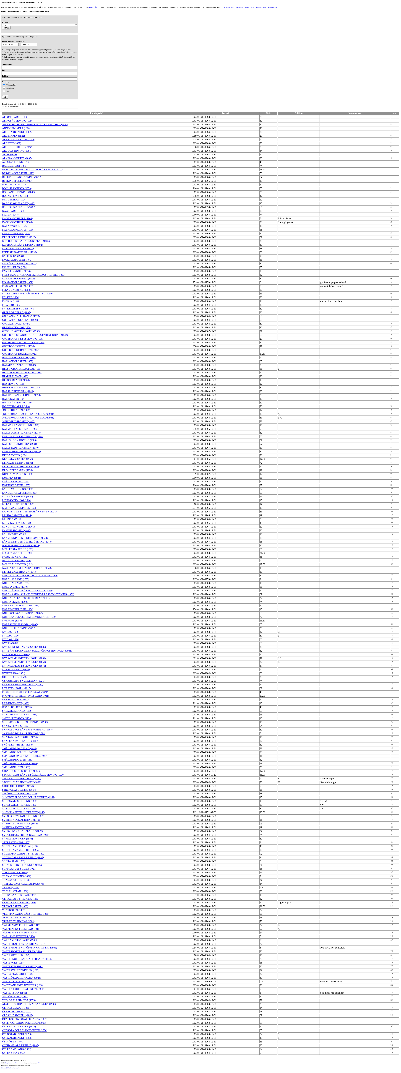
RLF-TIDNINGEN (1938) (15, 703)
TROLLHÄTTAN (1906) (15, 891)
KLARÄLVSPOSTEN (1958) (17, 459)
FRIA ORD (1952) (11, 305)
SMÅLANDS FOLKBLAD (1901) (20, 752)
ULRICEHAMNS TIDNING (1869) (20, 898)
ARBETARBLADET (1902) (16, 132)
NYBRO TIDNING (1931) (16, 669)
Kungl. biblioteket (9, 1063)
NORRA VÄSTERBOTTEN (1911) (20, 605)
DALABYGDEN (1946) (14, 226)
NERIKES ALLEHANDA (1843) (19, 571)
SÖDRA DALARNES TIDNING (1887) (23, 857)
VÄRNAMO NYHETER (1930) (18, 936)
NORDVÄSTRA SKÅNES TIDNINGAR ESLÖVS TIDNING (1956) (38, 594)
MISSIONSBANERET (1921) (17, 553)
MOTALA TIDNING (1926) (16, 560)
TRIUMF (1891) (10, 887)
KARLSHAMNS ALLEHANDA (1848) (22, 436)
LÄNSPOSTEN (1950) (14, 534)
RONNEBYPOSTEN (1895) (17, 707)
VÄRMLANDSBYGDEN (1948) (19, 932)
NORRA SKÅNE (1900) (15, 601)
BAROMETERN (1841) (14, 165)
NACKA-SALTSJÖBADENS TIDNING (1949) (27, 568)
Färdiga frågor (93, 7)
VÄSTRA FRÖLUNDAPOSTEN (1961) (23, 989)
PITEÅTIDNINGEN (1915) (16, 688)
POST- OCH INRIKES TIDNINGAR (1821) (25, 692)
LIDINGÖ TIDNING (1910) (16, 500)
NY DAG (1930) (10, 632)
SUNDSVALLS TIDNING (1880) (19, 801)
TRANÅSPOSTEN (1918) (15, 880)
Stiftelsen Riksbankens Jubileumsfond (10, 1068)
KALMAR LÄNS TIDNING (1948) (20, 425)
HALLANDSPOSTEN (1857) (17, 361)
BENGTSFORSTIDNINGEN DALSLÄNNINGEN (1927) (32, 169)
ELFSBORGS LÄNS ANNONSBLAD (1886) (26, 241)
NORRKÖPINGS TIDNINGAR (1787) (22, 613)
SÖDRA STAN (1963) (13, 861)
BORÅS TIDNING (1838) (15, 196)
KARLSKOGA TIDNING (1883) (19, 440)
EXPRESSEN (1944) (13, 256)
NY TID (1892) (10, 643)
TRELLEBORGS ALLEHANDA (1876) (23, 883)
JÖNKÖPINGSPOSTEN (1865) (18, 421)
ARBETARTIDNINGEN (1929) (18, 139)
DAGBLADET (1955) (13, 211)
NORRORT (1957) (12, 620)
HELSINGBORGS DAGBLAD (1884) (22, 368)
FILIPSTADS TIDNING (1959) (18, 278)
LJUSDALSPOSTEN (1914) (17, 515)
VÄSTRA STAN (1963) (14, 992)
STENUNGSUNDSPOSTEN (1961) (21, 771)
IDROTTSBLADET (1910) (16, 406)
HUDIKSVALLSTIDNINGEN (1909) (21, 387)
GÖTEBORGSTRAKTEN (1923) (19, 353)
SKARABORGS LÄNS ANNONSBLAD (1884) (27, 729)
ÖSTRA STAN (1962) (13, 1053)
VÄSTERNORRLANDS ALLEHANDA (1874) (27, 959)
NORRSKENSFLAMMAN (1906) (20, 624)
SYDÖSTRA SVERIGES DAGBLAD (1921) (25, 835)
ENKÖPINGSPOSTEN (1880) (18, 248)
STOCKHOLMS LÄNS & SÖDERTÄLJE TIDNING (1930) (33, 774)
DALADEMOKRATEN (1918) (18, 229)
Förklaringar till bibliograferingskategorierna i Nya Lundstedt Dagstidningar (249, 7)
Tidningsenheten (19, 1063)
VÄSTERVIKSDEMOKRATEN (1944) (22, 966)
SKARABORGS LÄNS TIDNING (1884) (23, 733)
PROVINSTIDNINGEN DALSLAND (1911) (25, 695)
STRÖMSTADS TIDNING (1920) (19, 793)
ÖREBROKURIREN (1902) (16, 1011)
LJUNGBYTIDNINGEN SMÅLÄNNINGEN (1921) (29, 511)
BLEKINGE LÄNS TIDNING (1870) (21, 177)
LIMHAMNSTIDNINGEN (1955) (19, 508)
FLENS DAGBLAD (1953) (16, 289)
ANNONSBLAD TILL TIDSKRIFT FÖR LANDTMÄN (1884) (35, 124)
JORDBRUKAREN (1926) (16, 410)
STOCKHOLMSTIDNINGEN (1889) (21, 778)
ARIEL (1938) (9, 154)
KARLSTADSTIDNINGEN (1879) (20, 447)
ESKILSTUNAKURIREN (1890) (19, 252)
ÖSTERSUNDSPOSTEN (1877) (19, 1026)
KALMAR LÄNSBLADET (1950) (20, 429)
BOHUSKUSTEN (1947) (15, 184)
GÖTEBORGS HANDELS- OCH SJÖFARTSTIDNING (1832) (35, 335)
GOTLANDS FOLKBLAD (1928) (20, 320)
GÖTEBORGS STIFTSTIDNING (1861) (23, 338)
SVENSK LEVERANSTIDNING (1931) (23, 816)
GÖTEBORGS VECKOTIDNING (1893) (23, 342)
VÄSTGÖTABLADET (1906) (17, 974)
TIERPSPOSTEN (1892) (15, 872)
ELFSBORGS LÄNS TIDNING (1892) (22, 244)
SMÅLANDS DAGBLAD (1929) (19, 748)
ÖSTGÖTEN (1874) (12, 1041)
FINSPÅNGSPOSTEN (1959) (17, 282)
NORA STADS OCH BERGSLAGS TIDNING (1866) (30, 575)
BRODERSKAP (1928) (14, 199)
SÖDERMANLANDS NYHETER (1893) (23, 853)
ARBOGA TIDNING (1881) (16, 150)
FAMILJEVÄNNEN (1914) (16, 271)
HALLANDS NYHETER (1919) (19, 357)
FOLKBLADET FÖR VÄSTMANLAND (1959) (27, 293)
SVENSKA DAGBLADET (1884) (20, 823)
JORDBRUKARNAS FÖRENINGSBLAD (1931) (28, 414)
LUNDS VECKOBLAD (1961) (18, 526)
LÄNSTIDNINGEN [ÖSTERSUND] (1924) (25, 538)
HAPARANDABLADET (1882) (19, 365)
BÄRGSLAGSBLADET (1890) (18, 203)
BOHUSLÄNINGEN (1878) (16, 188)
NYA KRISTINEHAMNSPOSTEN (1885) (24, 647)
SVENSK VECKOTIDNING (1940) (21, 819)
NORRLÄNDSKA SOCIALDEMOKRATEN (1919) (29, 617)
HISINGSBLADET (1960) (16, 380)
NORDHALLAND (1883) (15, 579)
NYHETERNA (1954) (13, 673)
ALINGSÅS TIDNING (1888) (17, 120)
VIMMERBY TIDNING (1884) (18, 921)
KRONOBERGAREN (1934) (17, 470)
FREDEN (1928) (10, 301)
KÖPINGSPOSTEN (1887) (16, 485)
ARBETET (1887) (11, 143)
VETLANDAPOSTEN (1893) (17, 917)
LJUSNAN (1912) (11, 519)
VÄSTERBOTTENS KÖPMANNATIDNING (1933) (29, 947)
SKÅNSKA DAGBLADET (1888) (20, 741)
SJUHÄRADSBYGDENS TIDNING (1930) (25, 722)
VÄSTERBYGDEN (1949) (16, 955)
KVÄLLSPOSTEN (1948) (15, 481)
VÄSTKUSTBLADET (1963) (17, 981)
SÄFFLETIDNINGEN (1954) (17, 838)
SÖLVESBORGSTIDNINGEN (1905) (22, 865)
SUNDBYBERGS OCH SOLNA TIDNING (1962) (28, 797)
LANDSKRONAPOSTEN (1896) (19, 492)
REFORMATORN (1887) (15, 699)
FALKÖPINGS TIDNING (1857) (19, 263)
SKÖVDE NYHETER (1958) (17, 744)
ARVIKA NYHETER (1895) (17, 158)
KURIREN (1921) (11, 477)
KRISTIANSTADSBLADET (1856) (20, 466)
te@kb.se (39, 1063)
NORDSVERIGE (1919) (15, 586)
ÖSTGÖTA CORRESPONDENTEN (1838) (24, 1030)
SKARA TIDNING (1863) (15, 726)
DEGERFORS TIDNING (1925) (19, 237)
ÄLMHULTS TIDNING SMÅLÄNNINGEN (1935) (29, 1004)
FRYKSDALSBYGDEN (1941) (18, 308)
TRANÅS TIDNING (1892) (16, 876)
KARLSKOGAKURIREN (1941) (19, 444)
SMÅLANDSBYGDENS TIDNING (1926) (24, 756)
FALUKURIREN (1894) (14, 267)
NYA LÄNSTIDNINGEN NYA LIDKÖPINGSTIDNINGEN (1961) (37, 650)
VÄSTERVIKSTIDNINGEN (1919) (20, 970)
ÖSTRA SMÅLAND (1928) (16, 1049)
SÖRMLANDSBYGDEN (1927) (19, 868)
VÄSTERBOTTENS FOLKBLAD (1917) (23, 944)
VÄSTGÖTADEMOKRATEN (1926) (21, 977)
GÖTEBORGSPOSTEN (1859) (18, 346)
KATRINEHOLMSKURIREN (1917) (21, 451)
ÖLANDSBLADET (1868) (16, 1007)
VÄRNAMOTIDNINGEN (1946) (19, 940)
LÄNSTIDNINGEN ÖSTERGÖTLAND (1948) (27, 541)
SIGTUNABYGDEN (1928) (16, 718)
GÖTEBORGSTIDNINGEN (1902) (20, 350)
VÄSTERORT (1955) (13, 962)
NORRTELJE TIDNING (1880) (18, 628)
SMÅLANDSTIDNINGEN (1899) (20, 763)
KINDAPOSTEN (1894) (14, 455)
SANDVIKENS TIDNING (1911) (19, 714)
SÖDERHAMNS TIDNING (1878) (20, 846)
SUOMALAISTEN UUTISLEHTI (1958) (23, 812)
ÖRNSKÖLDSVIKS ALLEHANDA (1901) (24, 1019)
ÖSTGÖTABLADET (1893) (16, 1034)
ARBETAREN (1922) (13, 135)
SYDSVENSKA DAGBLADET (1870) (22, 831)
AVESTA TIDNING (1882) (16, 162)
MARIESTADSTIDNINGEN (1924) (21, 545)
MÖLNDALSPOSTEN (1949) (17, 564)
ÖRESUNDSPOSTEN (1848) (17, 1015)
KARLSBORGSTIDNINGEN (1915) (21, 432)
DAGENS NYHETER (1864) (17, 218)
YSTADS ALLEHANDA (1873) (19, 1000)
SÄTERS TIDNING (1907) (16, 842)
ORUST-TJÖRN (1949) (14, 677)
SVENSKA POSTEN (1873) (16, 827)
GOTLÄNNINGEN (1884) (16, 323)
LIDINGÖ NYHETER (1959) (17, 496)
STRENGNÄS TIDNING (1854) (19, 789)
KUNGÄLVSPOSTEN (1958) (17, 474)
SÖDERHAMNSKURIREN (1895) (20, 850)
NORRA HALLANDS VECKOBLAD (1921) (25, 598)
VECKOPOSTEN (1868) (15, 906)
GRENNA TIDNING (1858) (16, 327)
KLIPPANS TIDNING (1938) (17, 462)
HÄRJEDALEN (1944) (14, 399)
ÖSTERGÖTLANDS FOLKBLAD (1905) (24, 1022)
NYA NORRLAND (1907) (16, 654)
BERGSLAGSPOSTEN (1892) (18, 173)
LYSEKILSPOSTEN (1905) (16, 530)
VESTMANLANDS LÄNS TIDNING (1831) (25, 913)
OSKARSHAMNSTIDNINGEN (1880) (22, 684)
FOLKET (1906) (10, 297)
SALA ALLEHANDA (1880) (17, 710)
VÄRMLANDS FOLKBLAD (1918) (21, 925)
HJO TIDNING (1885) (13, 383)
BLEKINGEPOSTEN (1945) (17, 180)
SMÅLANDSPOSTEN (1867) (17, 759)
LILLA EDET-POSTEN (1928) (18, 504)
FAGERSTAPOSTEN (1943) (17, 259)
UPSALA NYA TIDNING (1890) (19, 902)
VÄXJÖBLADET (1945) (15, 996)
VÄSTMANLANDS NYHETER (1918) (22, 985)
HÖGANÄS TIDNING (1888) (17, 402)
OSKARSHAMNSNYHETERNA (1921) (23, 680)
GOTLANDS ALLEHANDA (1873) (21, 316)
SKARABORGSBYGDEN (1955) (20, 737)
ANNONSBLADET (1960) (16, 128)
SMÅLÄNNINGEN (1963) (16, 767)
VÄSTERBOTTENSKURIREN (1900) (22, 951)
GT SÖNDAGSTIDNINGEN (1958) (21, 331)
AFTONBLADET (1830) (15, 117)
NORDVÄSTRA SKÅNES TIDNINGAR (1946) (27, 590)
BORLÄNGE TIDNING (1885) (18, 192)
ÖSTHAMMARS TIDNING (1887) (20, 1045)
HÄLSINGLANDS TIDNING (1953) (21, 395)
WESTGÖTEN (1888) (13, 910)
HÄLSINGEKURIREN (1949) (18, 391)
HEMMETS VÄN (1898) (15, 376)
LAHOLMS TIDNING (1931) (17, 489)
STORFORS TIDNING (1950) (18, 786)
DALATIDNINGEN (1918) (16, 233)
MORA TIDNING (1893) (15, 556)
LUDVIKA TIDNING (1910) (17, 523)
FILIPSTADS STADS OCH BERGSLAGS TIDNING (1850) (33, 274)
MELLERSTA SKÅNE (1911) (17, 549)
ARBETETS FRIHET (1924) (17, 147)
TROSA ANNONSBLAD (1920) (19, 895)
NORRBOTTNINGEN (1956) (17, 609)
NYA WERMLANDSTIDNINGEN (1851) (24, 658)
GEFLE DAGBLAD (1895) (16, 312)
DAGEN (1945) (10, 214)
